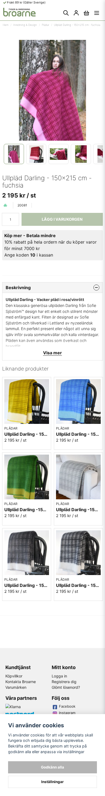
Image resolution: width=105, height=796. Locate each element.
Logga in (59, 676)
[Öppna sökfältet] (66, 13)
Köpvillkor (13, 676)
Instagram (67, 713)
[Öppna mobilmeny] (97, 13)
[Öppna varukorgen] (86, 13)
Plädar (45, 24)
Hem (5, 24)
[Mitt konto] (76, 13)
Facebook (67, 706)
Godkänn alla (52, 767)
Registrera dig (64, 681)
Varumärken (15, 687)
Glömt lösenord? (66, 687)
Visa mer (52, 352)
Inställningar (52, 782)
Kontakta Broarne (20, 681)
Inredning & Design (25, 24)
